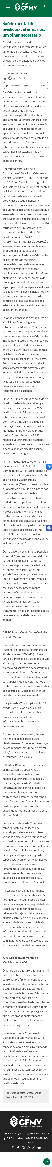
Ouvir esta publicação (19, 86)
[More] (25, 78)
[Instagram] (5, 78)
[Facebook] (10, 78)
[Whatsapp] (20, 78)
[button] (49, 528)
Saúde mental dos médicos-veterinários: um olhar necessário (24, 29)
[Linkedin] (15, 78)
